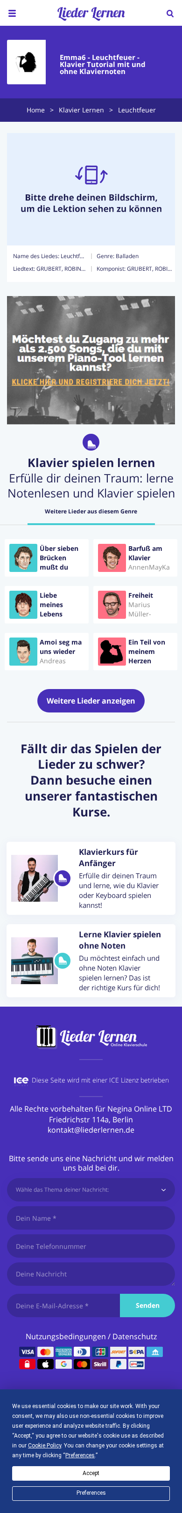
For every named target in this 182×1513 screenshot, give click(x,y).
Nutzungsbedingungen (66, 1336)
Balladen (127, 256)
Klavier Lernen (81, 109)
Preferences (91, 1493)
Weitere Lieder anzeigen (91, 701)
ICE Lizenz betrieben (139, 1079)
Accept (91, 1473)
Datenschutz (134, 1336)
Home (36, 109)
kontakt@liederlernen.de (91, 1130)
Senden (148, 1305)
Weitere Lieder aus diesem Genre (91, 511)
